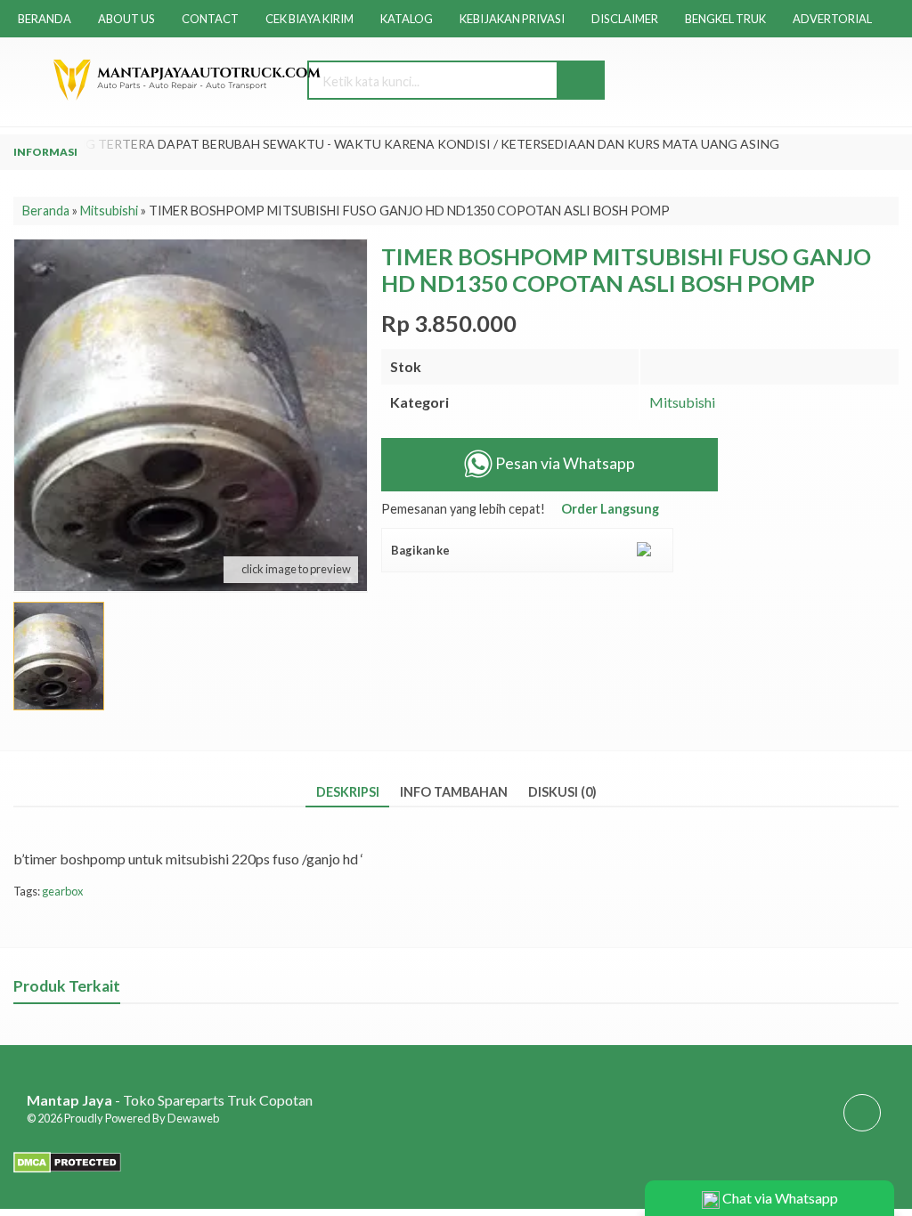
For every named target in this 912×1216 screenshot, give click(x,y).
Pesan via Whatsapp (564, 463)
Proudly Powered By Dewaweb (141, 1118)
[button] (580, 80)
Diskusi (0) (562, 791)
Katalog (406, 19)
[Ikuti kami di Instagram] (862, 1130)
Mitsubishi (682, 401)
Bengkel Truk (725, 19)
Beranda (44, 19)
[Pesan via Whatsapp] (770, 81)
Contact (210, 19)
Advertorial (832, 19)
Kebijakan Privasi (512, 19)
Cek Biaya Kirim (309, 19)
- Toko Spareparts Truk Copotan (170, 1099)
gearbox (62, 891)
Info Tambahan (454, 791)
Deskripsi (347, 791)
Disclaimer (624, 19)
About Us (126, 19)
